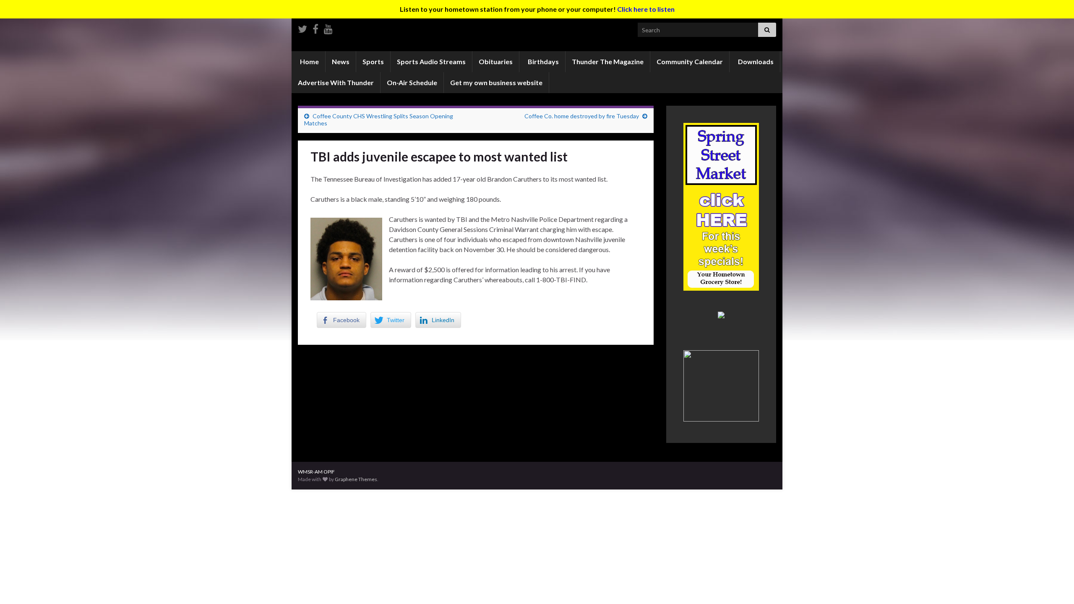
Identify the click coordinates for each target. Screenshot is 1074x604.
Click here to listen (646, 9)
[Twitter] (302, 27)
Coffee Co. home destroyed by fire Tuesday (581, 116)
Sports (373, 61)
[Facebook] (315, 27)
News (340, 61)
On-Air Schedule (412, 82)
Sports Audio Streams (431, 61)
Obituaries (496, 61)
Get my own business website (496, 82)
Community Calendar (690, 61)
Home (309, 61)
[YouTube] (328, 27)
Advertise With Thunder (336, 82)
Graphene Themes (356, 479)
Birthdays (543, 61)
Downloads (755, 61)
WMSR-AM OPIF (316, 472)
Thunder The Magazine (608, 61)
